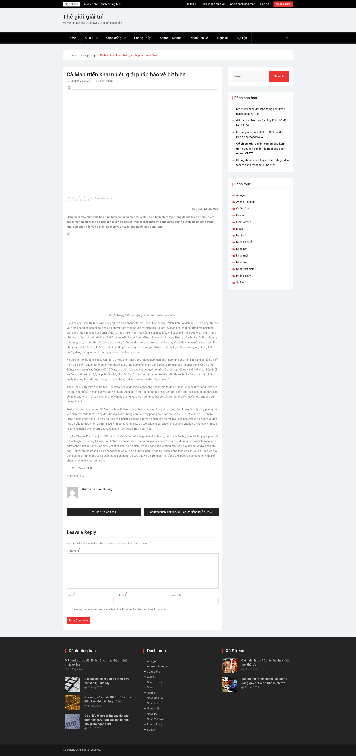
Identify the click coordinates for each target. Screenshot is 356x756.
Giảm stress (243, 222)
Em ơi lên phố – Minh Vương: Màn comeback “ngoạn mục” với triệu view (104, 5)
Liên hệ (264, 4)
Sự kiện (242, 38)
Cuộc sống (113, 38)
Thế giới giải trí (83, 17)
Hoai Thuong (105, 80)
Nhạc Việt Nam (245, 269)
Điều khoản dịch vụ (213, 4)
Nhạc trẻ (241, 262)
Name (70, 595)
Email (122, 595)
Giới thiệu (190, 4)
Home (71, 38)
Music (89, 38)
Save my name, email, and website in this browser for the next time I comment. (120, 609)
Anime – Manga (171, 38)
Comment (73, 550)
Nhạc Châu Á (199, 38)
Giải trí (240, 215)
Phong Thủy (142, 38)
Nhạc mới (242, 255)
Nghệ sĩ (222, 38)
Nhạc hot (241, 249)
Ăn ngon (241, 195)
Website (177, 595)
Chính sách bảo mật (242, 4)
